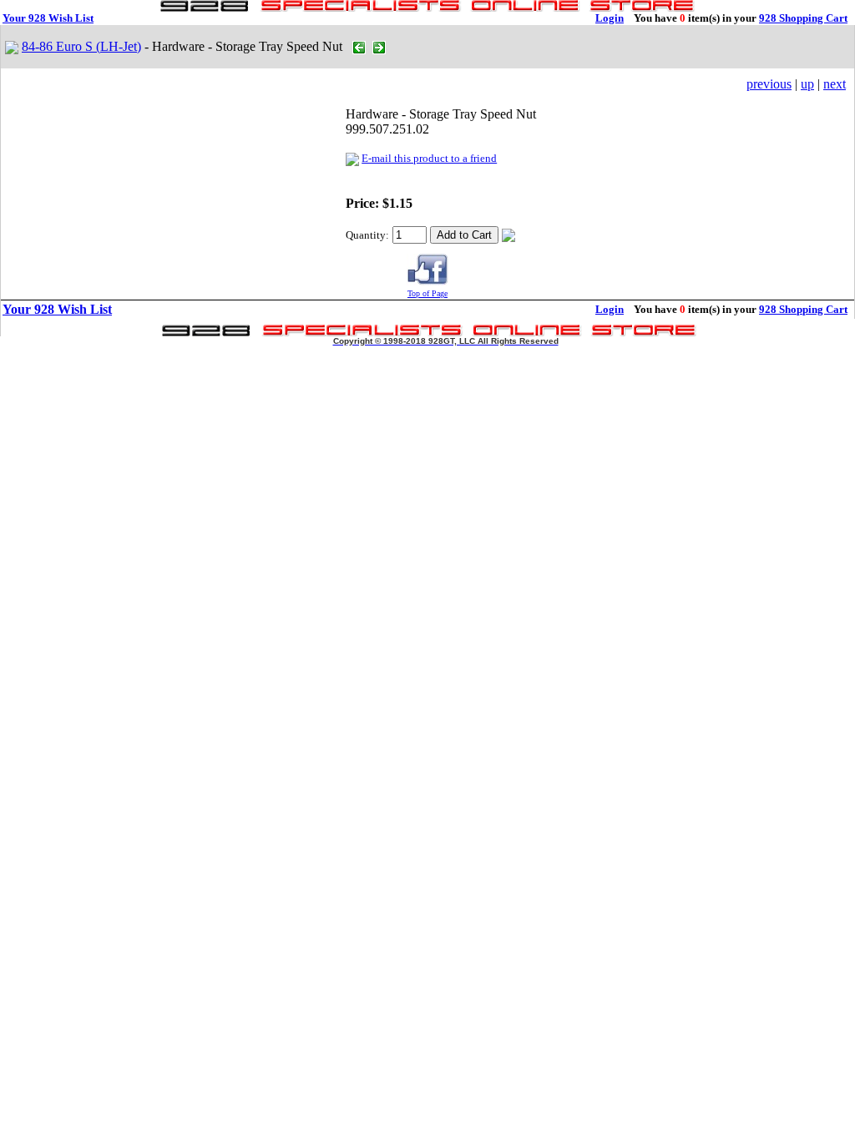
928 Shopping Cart (803, 18)
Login (609, 18)
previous (769, 84)
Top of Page (427, 293)
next (834, 84)
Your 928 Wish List (48, 18)
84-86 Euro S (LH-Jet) (81, 46)
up (807, 84)
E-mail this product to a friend (429, 158)
